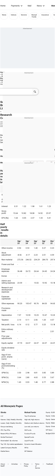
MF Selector (28, 451)
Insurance (45, 15)
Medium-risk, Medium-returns (34, 423)
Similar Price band (6, 437)
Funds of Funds (29, 434)
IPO (2, 430)
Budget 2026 (50, 433)
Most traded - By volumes (9, 441)
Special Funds (29, 437)
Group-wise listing (7, 427)
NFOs (26, 448)
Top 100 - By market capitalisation (12, 444)
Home (3, 6)
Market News (5, 451)
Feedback (49, 464)
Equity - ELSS (50, 412)
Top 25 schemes (30, 416)
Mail (29, 6)
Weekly (13, 420)
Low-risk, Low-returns (31, 427)
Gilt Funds (27, 430)
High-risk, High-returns (31, 420)
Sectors (24, 15)
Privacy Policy (26, 465)
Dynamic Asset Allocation (33, 444)
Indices (13, 15)
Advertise (14, 464)
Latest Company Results (9, 448)
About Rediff (3, 465)
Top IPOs (7, 430)
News (39, 6)
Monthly (19, 420)
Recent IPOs (5, 434)
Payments (15, 6)
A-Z (2, 416)
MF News (49, 430)
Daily (8, 420)
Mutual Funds (34, 16)
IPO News (13, 434)
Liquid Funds (28, 441)
